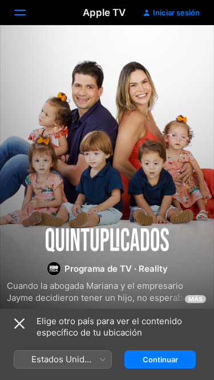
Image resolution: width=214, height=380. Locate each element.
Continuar (160, 359)
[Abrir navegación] (26, 12)
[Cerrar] (19, 323)
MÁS (195, 299)
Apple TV (104, 12)
